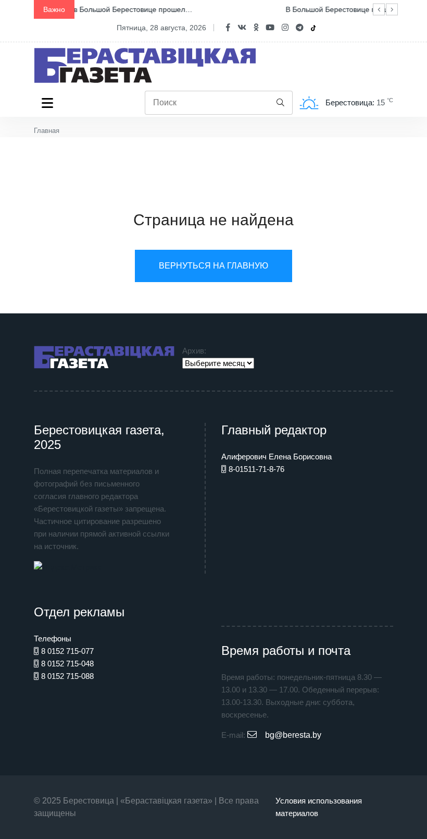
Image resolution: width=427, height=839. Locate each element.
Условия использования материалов (318, 807)
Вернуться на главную (213, 265)
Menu (49, 103)
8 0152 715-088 (67, 676)
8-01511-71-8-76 (256, 469)
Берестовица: (350, 102)
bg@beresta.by (293, 735)
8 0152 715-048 (67, 663)
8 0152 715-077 (67, 651)
